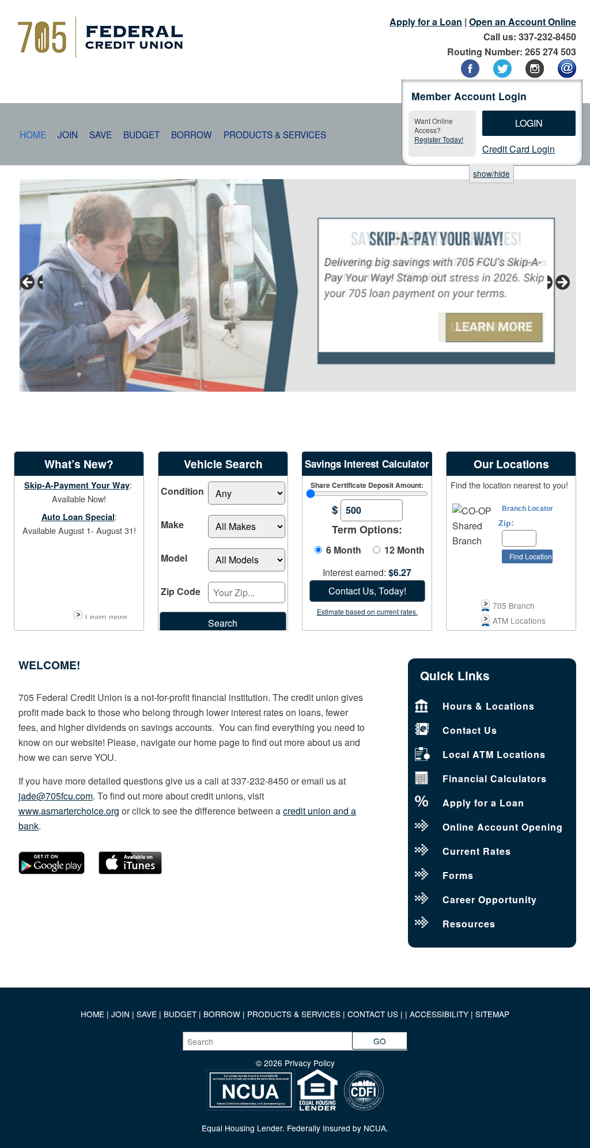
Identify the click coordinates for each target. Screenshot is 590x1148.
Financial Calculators (494, 778)
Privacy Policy (310, 1063)
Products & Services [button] (275, 134)
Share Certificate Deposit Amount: (367, 485)
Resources (469, 923)
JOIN (121, 1014)
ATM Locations (519, 620)
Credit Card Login (518, 149)
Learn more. (107, 615)
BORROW (221, 1014)
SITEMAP (492, 1014)
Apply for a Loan (425, 21)
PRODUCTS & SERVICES (294, 1014)
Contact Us (469, 730)
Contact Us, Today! (367, 590)
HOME (92, 1014)
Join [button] (68, 134)
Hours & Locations (488, 706)
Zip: (506, 523)
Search (222, 623)
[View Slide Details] (295, 285)
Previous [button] (31, 282)
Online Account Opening (502, 826)
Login (529, 123)
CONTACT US (372, 1014)
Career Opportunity (489, 899)
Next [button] (558, 282)
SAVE (148, 1014)
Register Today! (438, 139)
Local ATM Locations (494, 754)
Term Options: (367, 529)
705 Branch (514, 605)
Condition (182, 491)
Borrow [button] (191, 134)
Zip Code (181, 591)
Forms (458, 875)
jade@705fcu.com (55, 795)
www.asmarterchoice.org (68, 810)
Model (174, 557)
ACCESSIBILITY (439, 1014)
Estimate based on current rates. (367, 611)
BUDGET (180, 1014)
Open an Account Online (522, 21)
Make (172, 524)
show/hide (491, 173)
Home (33, 134)
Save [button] (100, 134)
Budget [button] (141, 134)
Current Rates (476, 851)
